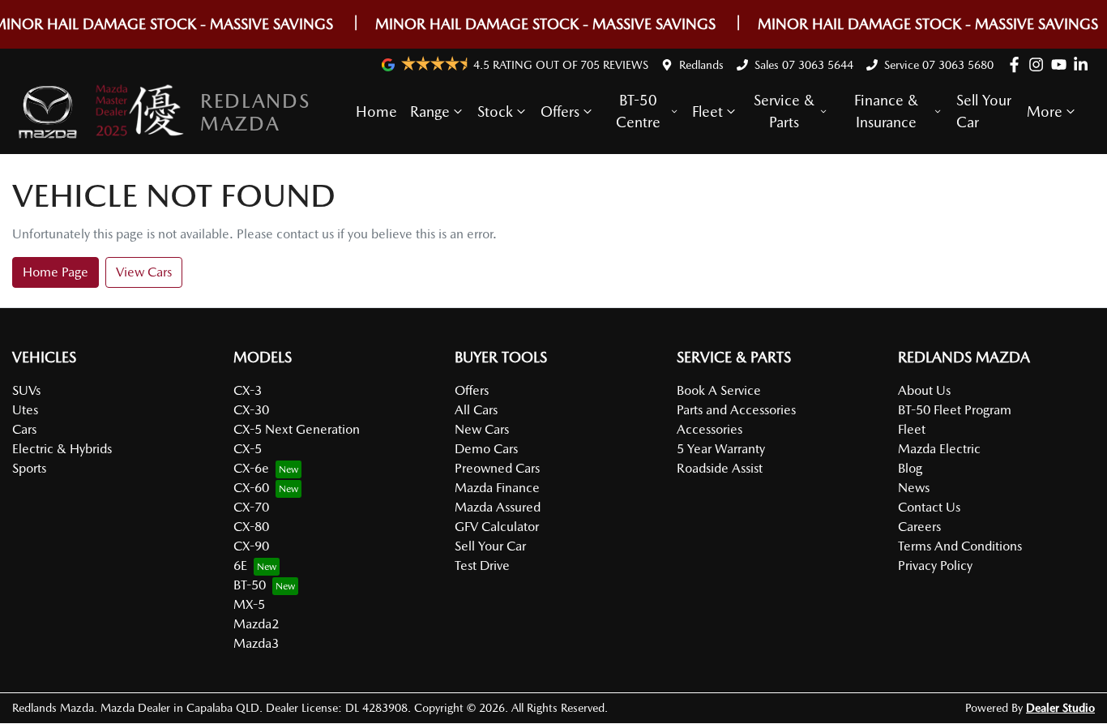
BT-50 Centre (638, 111)
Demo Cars (486, 448)
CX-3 (247, 390)
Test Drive (482, 565)
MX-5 (249, 604)
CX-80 (251, 526)
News (914, 487)
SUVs (26, 390)
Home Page (55, 272)
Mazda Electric (939, 448)
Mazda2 (256, 624)
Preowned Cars (497, 468)
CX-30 (251, 410)
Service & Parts (784, 111)
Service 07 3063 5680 (939, 64)
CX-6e (251, 468)
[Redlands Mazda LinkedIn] (1084, 64)
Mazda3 (256, 643)
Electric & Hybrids (62, 448)
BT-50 (249, 585)
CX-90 (251, 546)
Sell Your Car (983, 111)
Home (376, 111)
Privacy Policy (935, 565)
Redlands (701, 64)
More (1044, 111)
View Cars (144, 272)
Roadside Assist (720, 468)
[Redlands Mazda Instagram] (1039, 64)
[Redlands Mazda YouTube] (1062, 64)
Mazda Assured (498, 507)
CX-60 (251, 487)
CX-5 (247, 448)
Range (430, 111)
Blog (910, 468)
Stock (495, 111)
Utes (25, 410)
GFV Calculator (497, 526)
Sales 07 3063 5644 (803, 64)
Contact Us (929, 507)
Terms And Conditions (960, 546)
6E (240, 565)
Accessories (709, 429)
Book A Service (719, 390)
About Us (924, 390)
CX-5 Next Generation (296, 429)
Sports (29, 468)
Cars (24, 429)
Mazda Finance (497, 487)
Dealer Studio (1060, 707)
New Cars (482, 429)
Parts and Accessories (736, 410)
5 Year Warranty (721, 448)
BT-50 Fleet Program (954, 410)
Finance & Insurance (886, 111)
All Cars (476, 410)
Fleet (707, 111)
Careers (919, 526)
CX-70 (251, 507)
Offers (560, 111)
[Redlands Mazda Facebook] (1017, 64)
